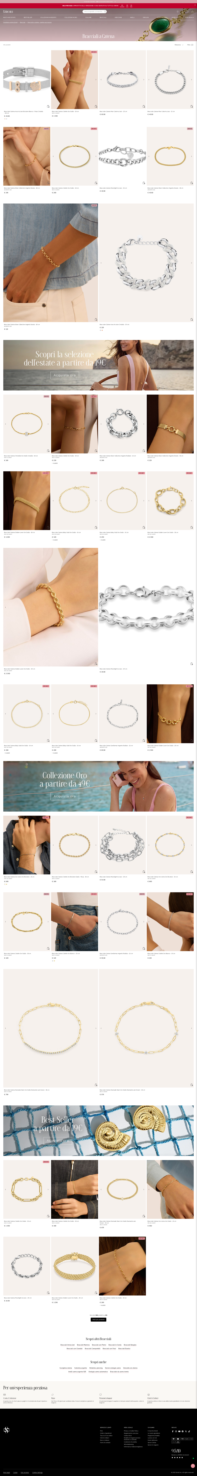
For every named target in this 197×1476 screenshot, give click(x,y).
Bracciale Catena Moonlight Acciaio (113, 188)
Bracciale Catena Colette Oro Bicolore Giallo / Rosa (70, 877)
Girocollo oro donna (130, 1368)
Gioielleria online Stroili (10, 22)
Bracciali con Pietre (99, 1345)
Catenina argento (80, 1368)
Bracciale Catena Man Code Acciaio (113, 111)
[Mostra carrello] (192, 12)
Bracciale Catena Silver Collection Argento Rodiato (118, 456)
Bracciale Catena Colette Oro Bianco (66, 953)
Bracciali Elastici (124, 1348)
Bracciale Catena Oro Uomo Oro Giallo (162, 1221)
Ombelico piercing (96, 1368)
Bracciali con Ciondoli (74, 1348)
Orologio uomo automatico (98, 1372)
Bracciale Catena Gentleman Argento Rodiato (116, 745)
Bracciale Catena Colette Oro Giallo (65, 111)
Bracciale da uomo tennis (119, 1372)
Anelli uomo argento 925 (77, 1372)
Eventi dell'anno (152, 1440)
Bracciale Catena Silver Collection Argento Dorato (22, 188)
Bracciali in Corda (115, 1345)
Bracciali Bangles (130, 1345)
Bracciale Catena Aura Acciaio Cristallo (114, 324)
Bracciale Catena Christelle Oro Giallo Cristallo (21, 456)
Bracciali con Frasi (109, 1348)
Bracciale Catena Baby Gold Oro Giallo (66, 532)
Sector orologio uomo (113, 1368)
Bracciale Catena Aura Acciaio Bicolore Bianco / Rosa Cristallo (23, 112)
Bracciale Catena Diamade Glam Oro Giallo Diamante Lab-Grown (26, 1090)
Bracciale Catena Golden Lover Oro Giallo (19, 532)
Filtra (188, 45)
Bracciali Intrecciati (68, 1345)
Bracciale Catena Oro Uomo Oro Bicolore (19, 877)
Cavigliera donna (66, 1368)
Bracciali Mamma (83, 1345)
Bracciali (22, 22)
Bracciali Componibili (92, 1348)
